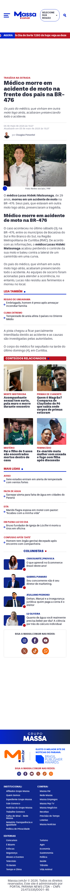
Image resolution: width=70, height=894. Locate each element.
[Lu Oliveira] (14, 618)
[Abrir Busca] (64, 15)
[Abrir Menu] (7, 15)
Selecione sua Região (48, 15)
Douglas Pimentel (25, 135)
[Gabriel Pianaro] (14, 581)
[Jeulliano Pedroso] (14, 600)
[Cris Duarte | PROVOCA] (14, 562)
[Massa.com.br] (25, 15)
